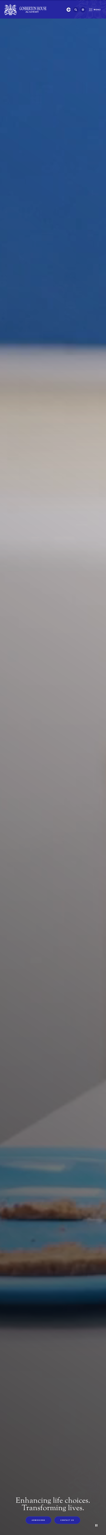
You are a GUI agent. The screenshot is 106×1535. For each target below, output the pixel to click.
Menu (97, 9)
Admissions (38, 1520)
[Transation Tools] (83, 10)
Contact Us (67, 1520)
